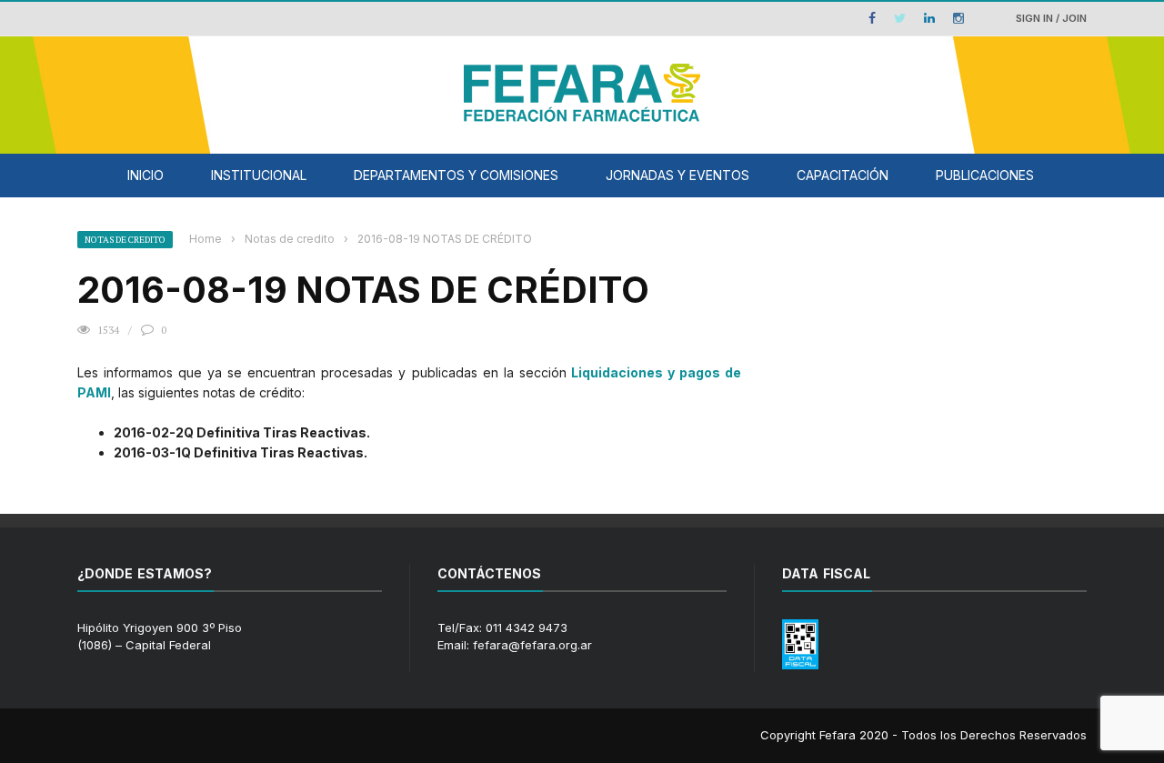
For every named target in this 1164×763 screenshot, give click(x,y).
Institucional (258, 175)
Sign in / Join (1051, 18)
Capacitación (842, 175)
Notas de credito (125, 240)
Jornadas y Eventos (677, 175)
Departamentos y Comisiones (456, 175)
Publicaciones (985, 175)
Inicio (145, 175)
